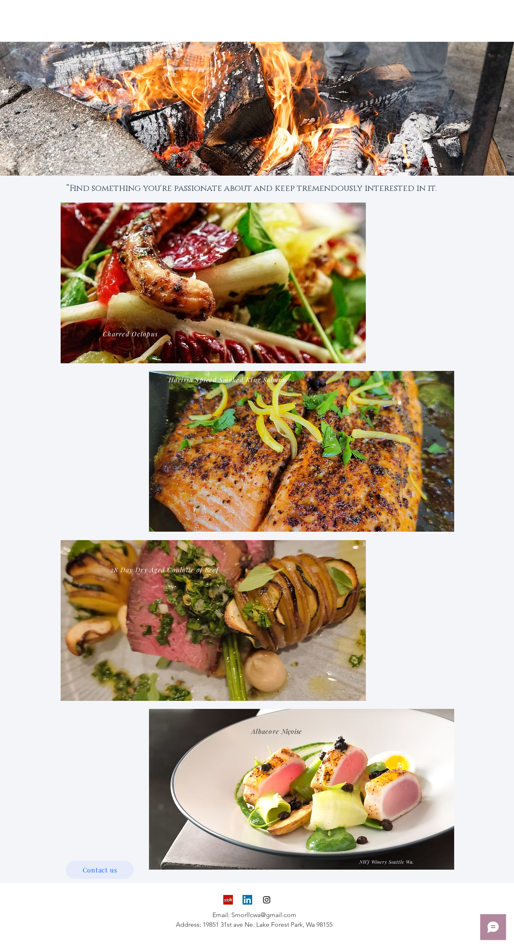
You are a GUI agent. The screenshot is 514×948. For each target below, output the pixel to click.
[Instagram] (266, 900)
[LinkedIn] (247, 900)
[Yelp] (228, 900)
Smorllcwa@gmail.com (263, 915)
